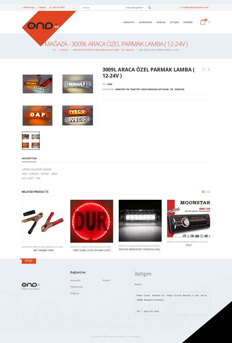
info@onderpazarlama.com (196, 7)
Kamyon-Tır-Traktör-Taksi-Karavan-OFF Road (142, 89)
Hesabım (188, 22)
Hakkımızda (28, 7)
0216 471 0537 (58, 7)
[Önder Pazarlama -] (49, 29)
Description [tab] (29, 158)
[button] (202, 192)
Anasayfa (128, 22)
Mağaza (161, 22)
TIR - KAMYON (177, 89)
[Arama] (149, 7)
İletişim (42, 7)
